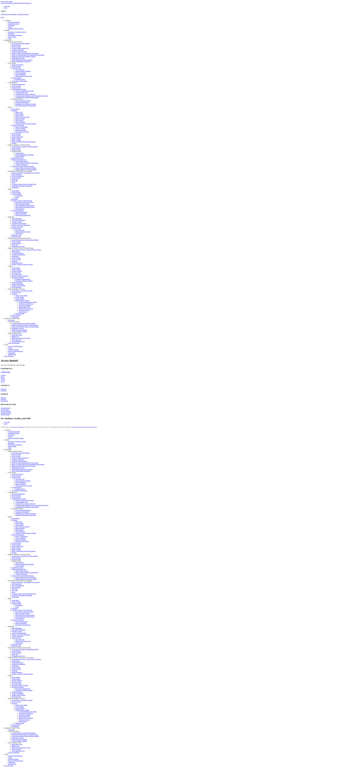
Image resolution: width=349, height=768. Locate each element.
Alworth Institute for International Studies (23, 733)
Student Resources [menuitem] (17, 263)
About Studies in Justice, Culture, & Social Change (26, 659)
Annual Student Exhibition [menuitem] (23, 71)
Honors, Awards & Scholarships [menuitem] (21, 225)
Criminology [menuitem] (15, 256)
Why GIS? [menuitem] (15, 181)
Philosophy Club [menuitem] (16, 235)
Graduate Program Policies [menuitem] (19, 51)
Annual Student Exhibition (23, 481)
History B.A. (19, 521)
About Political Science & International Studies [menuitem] (25, 240)
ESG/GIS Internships (18, 585)
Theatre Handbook (17, 692)
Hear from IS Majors (25, 715)
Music (2, 377)
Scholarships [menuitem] (15, 187)
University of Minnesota (18, 427)
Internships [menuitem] (11, 33)
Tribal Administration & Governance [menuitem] (22, 60)
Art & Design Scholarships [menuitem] (19, 81)
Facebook (3, 390)
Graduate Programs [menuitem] (13, 24)
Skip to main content (7, 1)
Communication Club (21, 502)
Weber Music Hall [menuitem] (17, 335)
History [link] (10, 107)
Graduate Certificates (18, 459)
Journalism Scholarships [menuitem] (22, 102)
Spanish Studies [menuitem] (19, 313)
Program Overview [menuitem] (24, 310)
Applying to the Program (26, 713)
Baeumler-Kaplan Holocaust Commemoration (25, 734)
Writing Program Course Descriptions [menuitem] (26, 169)
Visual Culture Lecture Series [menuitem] (23, 76)
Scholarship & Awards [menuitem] (18, 58)
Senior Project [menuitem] (23, 312)
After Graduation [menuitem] (16, 174)
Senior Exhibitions (20, 484)
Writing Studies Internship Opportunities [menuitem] (26, 163)
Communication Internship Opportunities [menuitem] (27, 97)
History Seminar (16, 549)
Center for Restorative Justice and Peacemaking (25, 736)
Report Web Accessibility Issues (89, 427)
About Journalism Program (23, 510)
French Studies (19, 707)
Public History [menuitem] (19, 120)
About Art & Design (17, 474)
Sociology (14, 670)
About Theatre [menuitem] (16, 268)
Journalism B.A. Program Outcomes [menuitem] (25, 104)
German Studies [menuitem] (19, 299)
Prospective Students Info (22, 688)
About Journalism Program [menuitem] (23, 101)
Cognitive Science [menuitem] (17, 222)
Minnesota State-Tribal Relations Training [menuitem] (24, 56)
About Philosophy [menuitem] (17, 218)
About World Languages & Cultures (22, 700)
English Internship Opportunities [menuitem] (24, 155)
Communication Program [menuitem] (19, 89)
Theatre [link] (10, 266)
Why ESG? (15, 589)
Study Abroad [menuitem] (12, 37)
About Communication (18, 494)
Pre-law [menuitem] (10, 27)
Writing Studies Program (19, 569)
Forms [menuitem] (13, 182)
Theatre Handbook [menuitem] (17, 282)
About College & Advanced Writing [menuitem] (25, 168)
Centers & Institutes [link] (13, 322)
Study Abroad (12, 446)
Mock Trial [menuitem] (15, 245)
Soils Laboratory (16, 749)
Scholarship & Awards (18, 467)
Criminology (15, 666)
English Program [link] (16, 151)
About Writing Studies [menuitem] (21, 161)
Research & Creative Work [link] (12, 318)
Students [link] (6, 30)
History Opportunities (18, 535)
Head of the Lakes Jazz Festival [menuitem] (24, 202)
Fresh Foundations (20, 482)
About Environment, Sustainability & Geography (26, 582)
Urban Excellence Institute (19, 741)
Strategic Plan (12, 764)
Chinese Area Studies (21, 705)
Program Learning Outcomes (20, 685)
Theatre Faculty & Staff (18, 695)
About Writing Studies (21, 571)
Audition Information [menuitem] (21, 212)
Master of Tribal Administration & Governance (25, 463)
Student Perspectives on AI (23, 641)
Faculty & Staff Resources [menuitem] (15, 351)
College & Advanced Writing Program (23, 576)
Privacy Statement (76, 427)
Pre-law (10, 436)
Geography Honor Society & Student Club (24, 594)
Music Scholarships (20, 623)
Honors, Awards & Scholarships (21, 634)
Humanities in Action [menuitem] (18, 328)
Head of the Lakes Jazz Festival (24, 612)
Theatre (3, 378)
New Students (5, 409)
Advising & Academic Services (17, 441)
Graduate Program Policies (19, 461)
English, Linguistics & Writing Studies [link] (19, 145)
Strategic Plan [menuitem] (12, 354)
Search (3, 11)
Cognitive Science (17, 631)
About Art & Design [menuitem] (17, 64)
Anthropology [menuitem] (16, 251)
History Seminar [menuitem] (16, 140)
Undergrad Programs (14, 431)
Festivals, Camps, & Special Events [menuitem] (22, 200)
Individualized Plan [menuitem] (24, 307)
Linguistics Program (17, 567)
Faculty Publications (17, 546)
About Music (15, 600)
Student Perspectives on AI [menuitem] (23, 232)
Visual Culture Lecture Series (23, 485)
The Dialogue (19, 643)
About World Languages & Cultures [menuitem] (22, 290)
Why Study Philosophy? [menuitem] (19, 220)
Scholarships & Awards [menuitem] (22, 132)
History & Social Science (22, 526)
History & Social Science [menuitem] (22, 117)
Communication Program (19, 499)
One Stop (7, 6)
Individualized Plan (24, 716)
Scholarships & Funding (15, 445)
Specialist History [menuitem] (20, 122)
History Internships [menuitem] (20, 130)
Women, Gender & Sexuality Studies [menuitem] (22, 264)
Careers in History (20, 538)
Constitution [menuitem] (11, 353)
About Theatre (16, 677)
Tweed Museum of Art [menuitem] (18, 341)
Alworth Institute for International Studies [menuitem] (23, 323)
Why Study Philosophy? (19, 630)
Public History (19, 530)
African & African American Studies (25, 533)
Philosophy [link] (11, 217)
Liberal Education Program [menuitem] (16, 28)
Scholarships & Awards (22, 541)
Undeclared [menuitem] (11, 25)
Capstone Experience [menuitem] (21, 164)
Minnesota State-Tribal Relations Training (24, 466)
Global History (19, 525)
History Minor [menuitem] (19, 114)
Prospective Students (18, 620)
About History (16, 518)
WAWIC (14, 553)
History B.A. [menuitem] (19, 112)
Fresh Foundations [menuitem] (20, 73)
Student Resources (17, 672)
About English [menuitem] (19, 153)
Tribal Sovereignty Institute (19, 739)
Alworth (3, 375)
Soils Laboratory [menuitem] (16, 340)
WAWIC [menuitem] (14, 143)
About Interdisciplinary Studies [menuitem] (28, 302)
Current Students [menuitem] (16, 78)
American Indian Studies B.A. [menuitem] (20, 48)
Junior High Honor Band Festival (24, 615)
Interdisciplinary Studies (22, 710)
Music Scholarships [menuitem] (20, 213)
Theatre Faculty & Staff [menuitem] (18, 286)
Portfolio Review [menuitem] (20, 79)
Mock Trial (15, 654)
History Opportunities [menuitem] (18, 125)
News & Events (16, 454)
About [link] (6, 344)
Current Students (5, 408)
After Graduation (16, 584)
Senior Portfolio (19, 566)
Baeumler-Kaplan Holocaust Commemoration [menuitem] (25, 325)
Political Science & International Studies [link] (19, 238)
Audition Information (21, 621)
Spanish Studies (19, 723)
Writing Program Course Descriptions (26, 579)
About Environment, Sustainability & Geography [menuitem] (26, 173)
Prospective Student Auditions (24, 690)
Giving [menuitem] (10, 348)
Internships (11, 443)
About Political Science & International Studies (25, 649)
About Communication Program (24, 500)
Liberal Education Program (16, 438)
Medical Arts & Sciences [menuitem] (26, 308)
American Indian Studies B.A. (20, 458)
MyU (5, 8)
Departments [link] (8, 40)
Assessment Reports (17, 662)
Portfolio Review (20, 489)
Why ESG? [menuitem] (15, 179)
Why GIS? (15, 590)
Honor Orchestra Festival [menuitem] (22, 204)
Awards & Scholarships (18, 664)
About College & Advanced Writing (25, 577)
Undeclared (11, 435)
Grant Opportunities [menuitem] (13, 343)
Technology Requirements (22, 625)
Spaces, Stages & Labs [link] (14, 333)
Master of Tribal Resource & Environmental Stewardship (28, 464)
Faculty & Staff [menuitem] (16, 46)
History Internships (20, 540)
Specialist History (20, 531)
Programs (3, 399)
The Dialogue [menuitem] (19, 233)
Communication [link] (12, 83)
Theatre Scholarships (18, 693)
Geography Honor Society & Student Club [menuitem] (24, 184)
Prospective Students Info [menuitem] (22, 279)
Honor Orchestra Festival (22, 613)
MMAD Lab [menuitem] (15, 336)
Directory (3, 397)
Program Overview (24, 720)
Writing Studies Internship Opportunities (26, 572)
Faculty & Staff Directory (15, 756)
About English (19, 562)
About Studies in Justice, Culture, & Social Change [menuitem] (26, 250)
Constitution (11, 762)
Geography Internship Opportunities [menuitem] (22, 186)
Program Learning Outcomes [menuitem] (20, 276)
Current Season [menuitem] (16, 269)
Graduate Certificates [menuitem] (18, 50)
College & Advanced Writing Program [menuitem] (23, 166)
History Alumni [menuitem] (16, 138)
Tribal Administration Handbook (21, 471)
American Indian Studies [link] (15, 42)
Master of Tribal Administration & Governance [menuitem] (25, 53)
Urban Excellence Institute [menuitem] (19, 331)
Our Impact (11, 729)
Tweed (3, 380)
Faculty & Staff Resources (15, 761)
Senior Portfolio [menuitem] (19, 156)
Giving (10, 757)
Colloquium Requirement (19, 633)
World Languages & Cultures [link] (16, 289)
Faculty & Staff (5, 414)
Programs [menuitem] (14, 110)
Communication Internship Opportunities (27, 507)
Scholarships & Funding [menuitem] (15, 35)
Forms (13, 592)
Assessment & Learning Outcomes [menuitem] (25, 94)
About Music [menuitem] (15, 191)
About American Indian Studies (21, 453)
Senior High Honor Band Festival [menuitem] (25, 207)
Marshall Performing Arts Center (21, 747)
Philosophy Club (16, 644)
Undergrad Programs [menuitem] (14, 22)
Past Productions (16, 697)
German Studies (19, 708)
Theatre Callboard (17, 680)
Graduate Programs (13, 433)
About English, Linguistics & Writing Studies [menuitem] (25, 146)
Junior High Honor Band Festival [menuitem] (24, 205)
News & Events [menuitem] (16, 45)
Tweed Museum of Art (18, 751)
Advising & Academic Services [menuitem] (17, 32)
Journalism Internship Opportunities (25, 515)
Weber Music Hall (17, 744)
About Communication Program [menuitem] (24, 91)
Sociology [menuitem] (14, 261)
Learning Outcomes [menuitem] (17, 227)
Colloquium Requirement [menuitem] (19, 223)
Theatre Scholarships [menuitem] (18, 284)
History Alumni (16, 548)
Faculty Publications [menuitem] (17, 137)
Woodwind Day (19, 618)
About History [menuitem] (16, 109)
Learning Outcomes (17, 636)
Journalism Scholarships (22, 512)
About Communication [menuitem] (18, 84)
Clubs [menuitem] (9, 38)
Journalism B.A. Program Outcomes (25, 513)
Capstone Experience (21, 574)
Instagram (3, 389)
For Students (19, 605)
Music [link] (10, 189)
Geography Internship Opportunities (22, 595)
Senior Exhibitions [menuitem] (20, 74)
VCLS (3, 382)
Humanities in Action (18, 738)
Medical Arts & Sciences (26, 718)
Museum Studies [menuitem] (20, 119)
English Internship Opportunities (24, 564)
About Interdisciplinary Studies (28, 711)
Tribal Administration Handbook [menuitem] (21, 61)
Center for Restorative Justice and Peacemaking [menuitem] (25, 326)
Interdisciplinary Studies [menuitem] (22, 300)
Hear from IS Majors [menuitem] (25, 305)
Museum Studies (20, 528)
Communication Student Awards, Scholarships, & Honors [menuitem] (31, 96)
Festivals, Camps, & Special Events (22, 610)
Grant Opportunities (13, 752)
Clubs (9, 448)
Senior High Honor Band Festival (25, 616)
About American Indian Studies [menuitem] (21, 43)
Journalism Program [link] (17, 99)
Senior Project (23, 721)
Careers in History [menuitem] (20, 128)
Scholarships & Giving (18, 656)
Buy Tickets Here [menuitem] (17, 274)
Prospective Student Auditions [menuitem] (24, 281)
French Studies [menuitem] (19, 297)
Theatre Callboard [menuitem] (17, 271)
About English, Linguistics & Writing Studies (25, 556)
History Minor (19, 523)
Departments (4, 401)
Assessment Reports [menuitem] (17, 253)
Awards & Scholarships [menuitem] (18, 254)
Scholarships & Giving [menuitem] (18, 246)
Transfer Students (6, 411)
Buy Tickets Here (17, 684)
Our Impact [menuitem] (11, 320)
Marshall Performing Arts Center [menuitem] (21, 338)
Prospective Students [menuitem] (18, 210)
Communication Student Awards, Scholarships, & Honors (31, 505)
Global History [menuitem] (19, 115)
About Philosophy (17, 628)
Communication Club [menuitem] (21, 92)
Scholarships (15, 597)
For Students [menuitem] (19, 195)
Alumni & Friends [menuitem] (13, 349)
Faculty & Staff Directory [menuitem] (15, 346)
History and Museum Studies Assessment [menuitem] (23, 141)
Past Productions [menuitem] (16, 287)
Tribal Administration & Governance (22, 469)
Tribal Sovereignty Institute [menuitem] (19, 330)
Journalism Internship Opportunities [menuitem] (25, 105)
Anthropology (16, 661)
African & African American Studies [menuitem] (25, 123)
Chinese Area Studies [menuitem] (21, 295)
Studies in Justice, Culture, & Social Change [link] (20, 248)
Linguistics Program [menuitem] (17, 158)
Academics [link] (7, 20)
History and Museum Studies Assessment (23, 551)
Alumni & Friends (6, 413)
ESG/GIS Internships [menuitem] (18, 176)
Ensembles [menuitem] (15, 199)
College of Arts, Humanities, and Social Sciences (15, 14)
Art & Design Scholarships (19, 490)
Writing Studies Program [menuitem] (19, 159)
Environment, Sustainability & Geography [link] (20, 171)
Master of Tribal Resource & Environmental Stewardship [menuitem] (28, 55)
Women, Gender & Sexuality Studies (22, 674)
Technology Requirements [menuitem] (22, 215)
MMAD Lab (15, 746)
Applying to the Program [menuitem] (26, 304)
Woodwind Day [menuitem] (19, 209)
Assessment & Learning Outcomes (25, 503)
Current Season (16, 679)
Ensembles (15, 608)
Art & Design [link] (12, 63)
